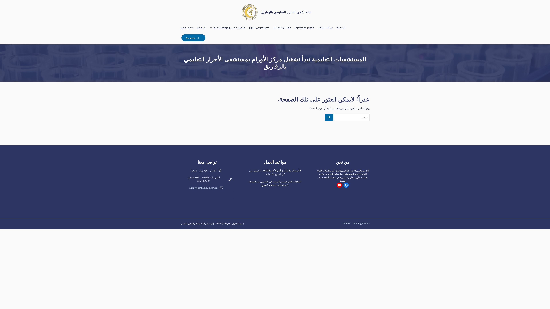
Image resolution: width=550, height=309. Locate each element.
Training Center (361, 223)
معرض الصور (186, 28)
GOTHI (346, 223)
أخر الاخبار (201, 28)
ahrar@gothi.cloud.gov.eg (203, 187)
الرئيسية (340, 28)
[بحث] (329, 117)
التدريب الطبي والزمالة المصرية (229, 28)
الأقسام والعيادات (282, 28)
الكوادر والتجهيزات (304, 28)
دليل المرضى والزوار (259, 28)
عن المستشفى (325, 28)
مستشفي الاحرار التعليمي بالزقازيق (286, 12)
